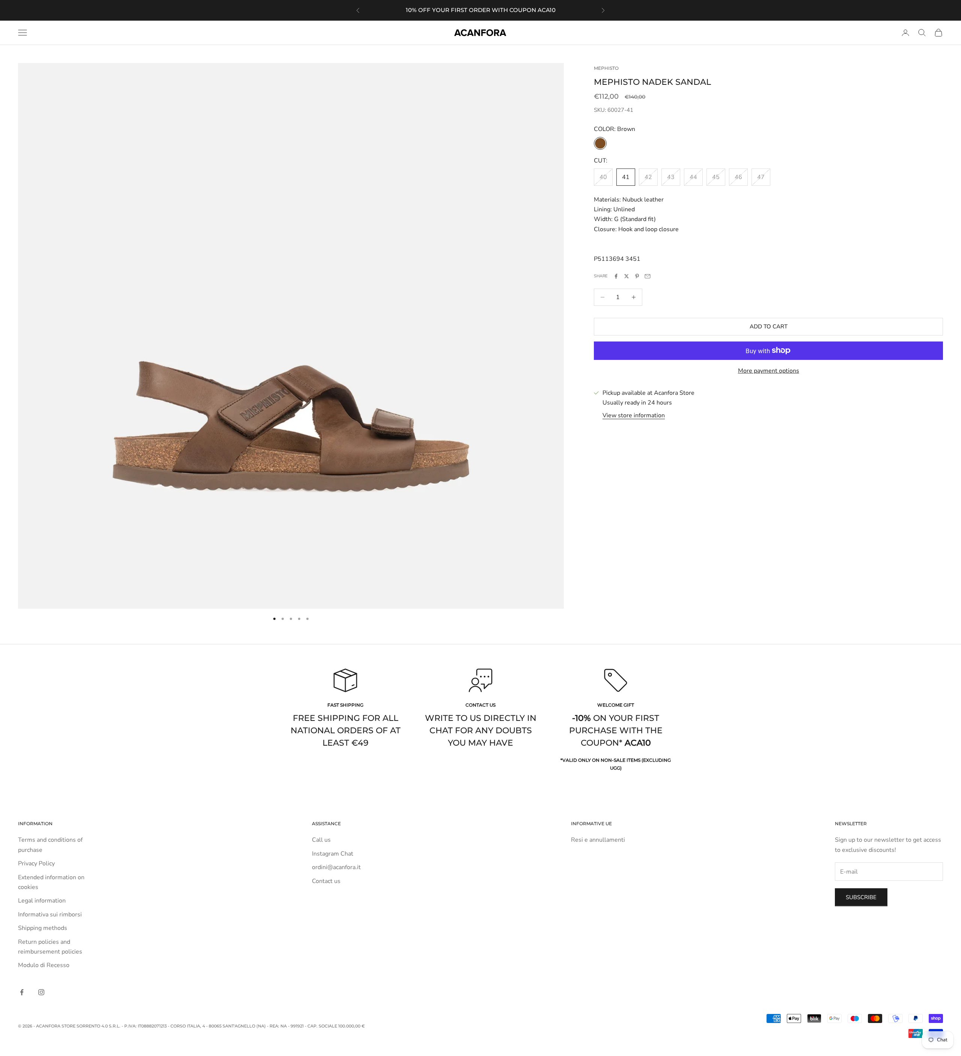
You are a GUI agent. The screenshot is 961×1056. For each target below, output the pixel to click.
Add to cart (769, 326)
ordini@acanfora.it (336, 867)
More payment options (768, 371)
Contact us (326, 881)
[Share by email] (648, 276)
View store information (634, 415)
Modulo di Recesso (43, 965)
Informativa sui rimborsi (50, 914)
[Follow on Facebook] (22, 992)
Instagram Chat (332, 854)
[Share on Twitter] (627, 276)
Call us (321, 840)
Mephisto (606, 68)
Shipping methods (42, 928)
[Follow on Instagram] (41, 992)
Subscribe (861, 897)
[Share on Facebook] (616, 276)
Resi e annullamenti (598, 840)
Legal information (42, 901)
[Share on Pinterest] (637, 276)
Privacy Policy (36, 863)
